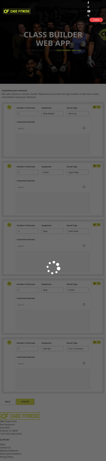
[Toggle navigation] (34, 11)
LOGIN (96, 20)
